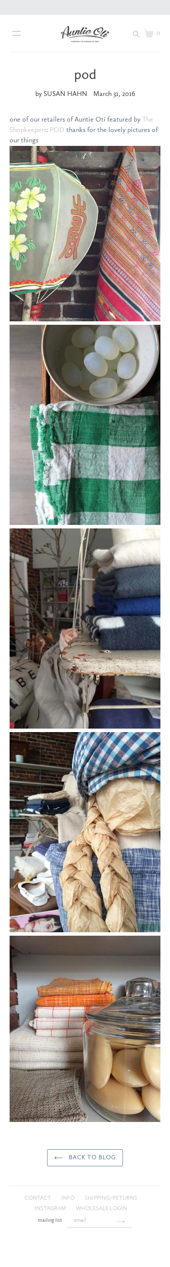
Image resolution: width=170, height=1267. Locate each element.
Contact (38, 1198)
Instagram (50, 1208)
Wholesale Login (101, 1208)
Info (68, 1198)
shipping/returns (111, 1198)
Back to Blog (91, 1158)
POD (57, 130)
